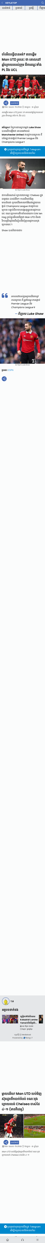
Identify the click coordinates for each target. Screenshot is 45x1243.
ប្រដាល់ (19, 7)
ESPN (10, 370)
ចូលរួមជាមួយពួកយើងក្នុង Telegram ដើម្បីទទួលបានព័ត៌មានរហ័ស (24, 151)
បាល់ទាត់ (6, 7)
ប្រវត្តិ (31, 7)
